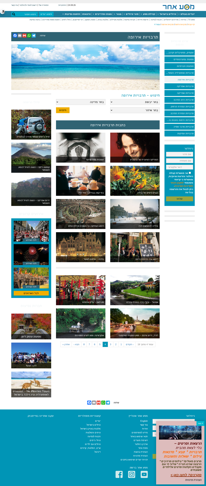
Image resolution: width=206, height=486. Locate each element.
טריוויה (183, 20)
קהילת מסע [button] (148, 14)
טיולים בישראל (167, 14)
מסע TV (191, 20)
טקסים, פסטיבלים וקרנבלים (179, 52)
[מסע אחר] (178, 7)
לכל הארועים (31, 293)
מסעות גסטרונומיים (184, 59)
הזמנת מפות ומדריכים (51, 20)
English (144, 421)
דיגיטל (97, 452)
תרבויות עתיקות (185, 133)
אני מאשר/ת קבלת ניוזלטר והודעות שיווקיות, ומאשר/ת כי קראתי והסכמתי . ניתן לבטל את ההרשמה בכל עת (180, 183)
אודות (145, 428)
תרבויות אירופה (167, 24)
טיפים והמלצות (93, 432)
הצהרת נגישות (141, 452)
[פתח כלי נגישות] (2, 11)
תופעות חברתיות (185, 66)
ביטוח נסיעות (35, 20)
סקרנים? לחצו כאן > (186, 475)
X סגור (200, 423)
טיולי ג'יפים (66, 20)
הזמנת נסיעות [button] (72, 14)
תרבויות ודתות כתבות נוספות (179, 120)
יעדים (98, 421)
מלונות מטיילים (116, 20)
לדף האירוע (31, 240)
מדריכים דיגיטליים (171, 20)
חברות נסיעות (129, 20)
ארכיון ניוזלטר (141, 444)
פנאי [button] (118, 14)
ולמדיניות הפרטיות (183, 186)
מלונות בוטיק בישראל (90, 428)
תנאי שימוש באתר (139, 436)
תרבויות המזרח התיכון (182, 113)
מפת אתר (143, 448)
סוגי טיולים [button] (131, 14)
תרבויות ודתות (180, 24)
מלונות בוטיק (103, 20)
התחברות (62, 5)
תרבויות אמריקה (185, 86)
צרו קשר (14, 5)
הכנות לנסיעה (156, 20)
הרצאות (86, 14)
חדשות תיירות (143, 20)
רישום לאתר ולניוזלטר (28, 5)
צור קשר (144, 424)
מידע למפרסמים (140, 432)
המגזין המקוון (90, 20)
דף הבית (191, 24)
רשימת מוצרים (141, 440)
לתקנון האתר (177, 182)
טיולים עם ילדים (93, 444)
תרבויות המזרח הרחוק (182, 106)
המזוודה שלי (44, 5)
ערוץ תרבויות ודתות (179, 42)
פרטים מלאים (31, 337)
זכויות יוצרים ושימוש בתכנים (134, 459)
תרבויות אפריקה (185, 93)
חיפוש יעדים (46, 14)
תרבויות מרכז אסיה (184, 126)
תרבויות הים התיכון (184, 100)
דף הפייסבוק (78, 20)
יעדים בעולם (187, 14)
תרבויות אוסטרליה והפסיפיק (179, 73)
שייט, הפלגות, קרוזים (90, 448)
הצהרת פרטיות (140, 455)
